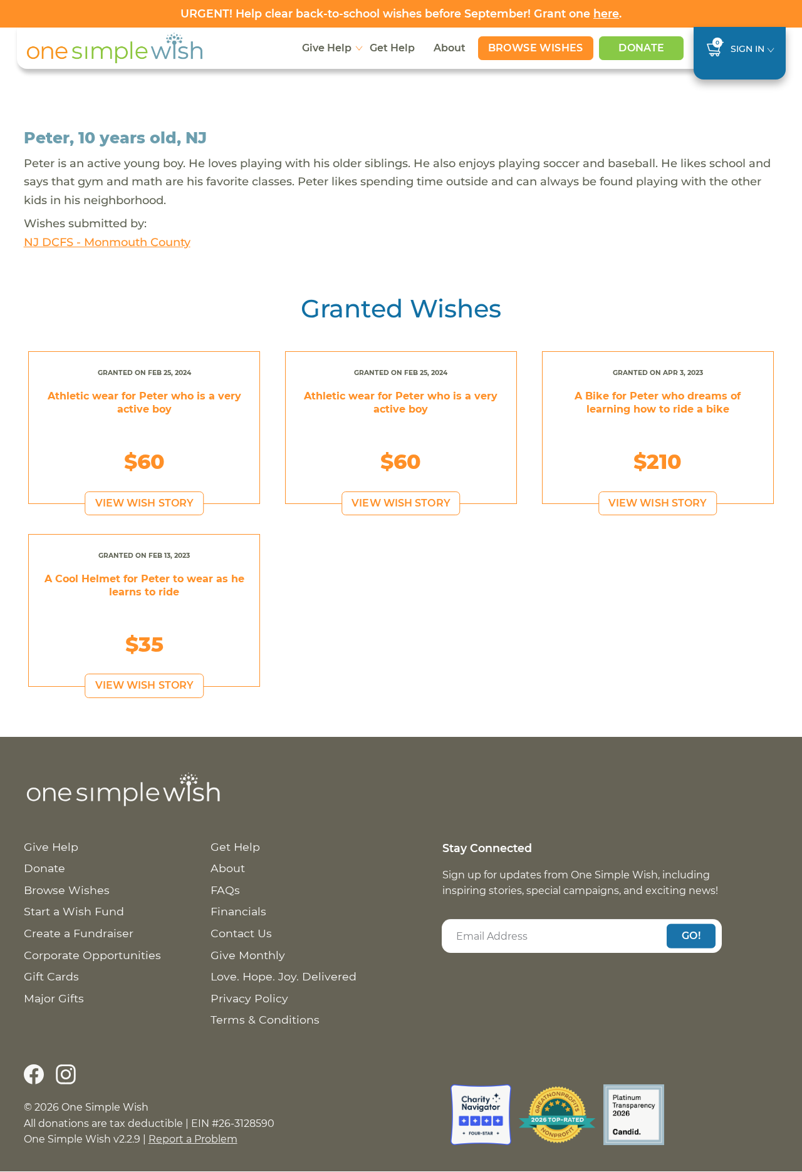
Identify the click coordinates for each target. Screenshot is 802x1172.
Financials (238, 911)
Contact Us (241, 933)
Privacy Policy (249, 998)
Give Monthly (248, 955)
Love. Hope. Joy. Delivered (284, 976)
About (450, 48)
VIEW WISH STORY (144, 503)
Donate (641, 48)
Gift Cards (51, 976)
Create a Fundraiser (78, 933)
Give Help (327, 48)
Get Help (392, 48)
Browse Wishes (535, 48)
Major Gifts (54, 998)
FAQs (225, 890)
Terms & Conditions (265, 1019)
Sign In (747, 48)
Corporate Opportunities (92, 955)
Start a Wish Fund (74, 911)
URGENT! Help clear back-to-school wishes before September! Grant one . (401, 13)
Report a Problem (192, 1139)
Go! (691, 936)
